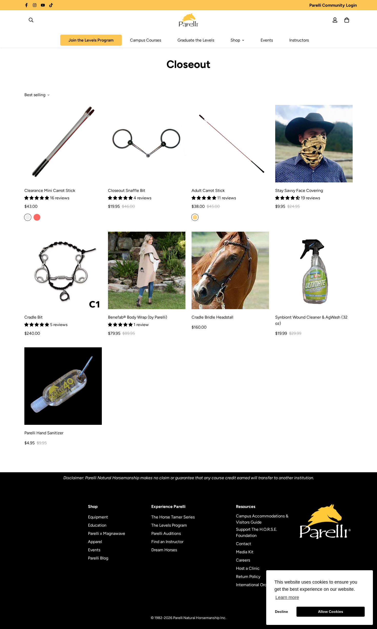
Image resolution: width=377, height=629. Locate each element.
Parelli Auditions (166, 533)
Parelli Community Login (333, 5)
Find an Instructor (167, 541)
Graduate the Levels (195, 40)
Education (97, 525)
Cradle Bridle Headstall (212, 317)
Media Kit (244, 551)
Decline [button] (281, 612)
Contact (243, 543)
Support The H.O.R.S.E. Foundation (256, 532)
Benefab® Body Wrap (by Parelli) (137, 317)
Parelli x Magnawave (106, 533)
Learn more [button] (287, 597)
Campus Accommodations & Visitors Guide (262, 519)
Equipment (98, 517)
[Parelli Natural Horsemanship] (188, 20)
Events (267, 40)
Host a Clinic (248, 568)
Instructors (299, 40)
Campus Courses (145, 40)
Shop (235, 40)
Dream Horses (164, 549)
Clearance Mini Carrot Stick (49, 190)
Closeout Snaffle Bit (126, 190)
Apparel (95, 541)
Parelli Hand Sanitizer (43, 432)
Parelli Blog (98, 558)
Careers (243, 560)
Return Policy (248, 576)
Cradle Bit (33, 317)
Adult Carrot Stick (208, 190)
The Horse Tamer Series (173, 517)
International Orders (254, 584)
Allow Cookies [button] (330, 612)
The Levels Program (169, 525)
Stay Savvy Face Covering (299, 190)
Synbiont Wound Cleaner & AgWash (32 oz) (311, 320)
